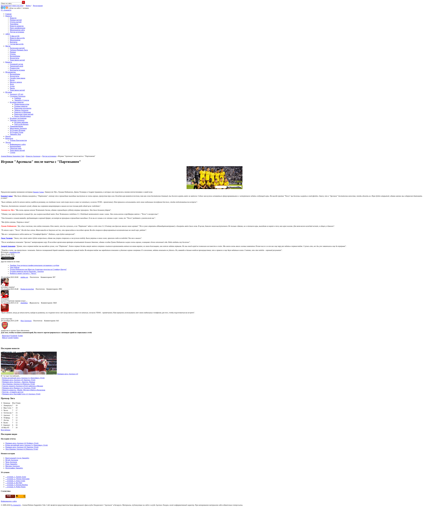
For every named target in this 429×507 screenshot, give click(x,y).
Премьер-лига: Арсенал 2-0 (67, 374)
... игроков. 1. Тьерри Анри (15, 477)
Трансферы (14, 24)
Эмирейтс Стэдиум (21, 100)
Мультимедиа (10, 72)
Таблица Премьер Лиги (19, 50)
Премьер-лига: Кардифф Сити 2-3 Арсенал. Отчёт (21, 394)
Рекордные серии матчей (23, 114)
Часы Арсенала (11, 462)
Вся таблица (5, 430)
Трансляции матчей (17, 60)
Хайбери (17, 98)
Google (10, 338)
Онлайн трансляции (17, 78)
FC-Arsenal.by (6, 10)
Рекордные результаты (22, 108)
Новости (8, 16)
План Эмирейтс (11, 464)
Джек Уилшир (7, 238)
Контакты (13, 42)
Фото (12, 84)
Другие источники (17, 32)
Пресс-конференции (17, 28)
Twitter (20, 336)
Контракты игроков (17, 70)
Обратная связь (15, 148)
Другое (8, 142)
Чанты (12, 88)
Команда (8, 62)
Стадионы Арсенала (17, 96)
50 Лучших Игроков (17, 130)
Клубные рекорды (17, 102)
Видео (12, 80)
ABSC (7, 34)
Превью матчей (16, 20)
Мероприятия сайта (17, 30)
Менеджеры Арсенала (18, 128)
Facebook (13, 336)
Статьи (12, 152)
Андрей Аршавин (8, 246)
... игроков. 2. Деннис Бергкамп (17, 479)
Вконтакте (6, 336)
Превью (13, 52)
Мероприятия (15, 40)
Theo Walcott (14, 267)
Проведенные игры (21, 104)
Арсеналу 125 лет (16, 94)
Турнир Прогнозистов (18, 140)
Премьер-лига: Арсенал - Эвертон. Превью (18, 382)
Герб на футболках (21, 124)
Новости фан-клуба (17, 38)
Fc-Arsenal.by (16, 505)
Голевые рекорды (20, 106)
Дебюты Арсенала (21, 110)
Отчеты (13, 54)
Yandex (16, 338)
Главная (8, 14)
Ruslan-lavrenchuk (27, 289)
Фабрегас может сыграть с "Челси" (23, 273)
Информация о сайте (18, 144)
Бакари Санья (38, 192)
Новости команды (17, 26)
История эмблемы (21, 122)
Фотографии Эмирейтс (14, 468)
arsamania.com (14, 252)
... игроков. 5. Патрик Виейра (16, 485)
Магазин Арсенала (12, 466)
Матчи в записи (16, 82)
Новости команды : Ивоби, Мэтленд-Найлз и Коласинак (23, 390)
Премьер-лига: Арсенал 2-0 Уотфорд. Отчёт (22, 443)
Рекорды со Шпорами (22, 112)
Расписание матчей (17, 48)
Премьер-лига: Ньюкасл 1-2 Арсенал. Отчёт (19, 388)
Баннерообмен (15, 146)
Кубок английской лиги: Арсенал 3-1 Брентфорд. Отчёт (23, 378)
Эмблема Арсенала (17, 120)
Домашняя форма (16, 126)
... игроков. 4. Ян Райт (13, 483)
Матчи (7, 46)
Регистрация (38, 6)
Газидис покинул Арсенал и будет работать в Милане (22, 386)
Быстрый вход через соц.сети (12, 6)
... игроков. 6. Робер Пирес (15, 487)
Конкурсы (9, 138)
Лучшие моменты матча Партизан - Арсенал (27, 271)
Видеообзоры (15, 56)
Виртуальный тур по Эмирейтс (17, 458)
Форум (8, 136)
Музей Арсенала (11, 460)
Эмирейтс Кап (15, 134)
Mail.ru (4, 338)
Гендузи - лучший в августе (12, 392)
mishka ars (24, 277)
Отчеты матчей (15, 22)
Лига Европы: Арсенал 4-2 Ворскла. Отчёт (18, 384)
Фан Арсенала (26, 321)
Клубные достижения (18, 118)
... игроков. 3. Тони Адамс (15, 481)
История (8, 92)
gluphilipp (24, 303)
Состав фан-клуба (16, 44)
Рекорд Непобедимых (22, 116)
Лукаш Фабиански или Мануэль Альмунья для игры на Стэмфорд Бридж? (38, 269)
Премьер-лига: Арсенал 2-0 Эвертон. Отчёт (18, 380)
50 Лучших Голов (16, 132)
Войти (28, 6)
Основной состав (16, 64)
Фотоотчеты (14, 58)
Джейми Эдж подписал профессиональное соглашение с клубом (34, 265)
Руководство (14, 68)
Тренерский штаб (16, 66)
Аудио (12, 86)
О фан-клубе (14, 36)
